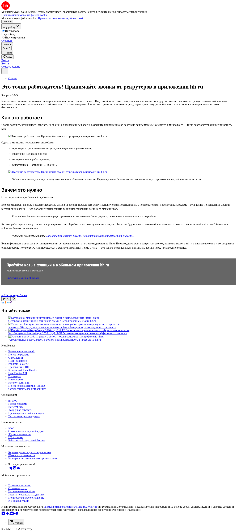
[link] (7, 52)
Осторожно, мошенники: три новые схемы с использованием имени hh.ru (52, 320)
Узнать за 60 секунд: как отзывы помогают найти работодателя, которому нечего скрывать (62, 327)
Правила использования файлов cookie (61, 18)
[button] (5, 60)
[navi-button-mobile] (4, 71)
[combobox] (16, 522)
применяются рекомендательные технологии (70, 506)
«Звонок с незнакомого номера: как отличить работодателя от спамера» (90, 235)
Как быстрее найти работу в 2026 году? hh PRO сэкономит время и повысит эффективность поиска (67, 333)
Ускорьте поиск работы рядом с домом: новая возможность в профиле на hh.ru (54, 339)
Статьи (12, 78)
